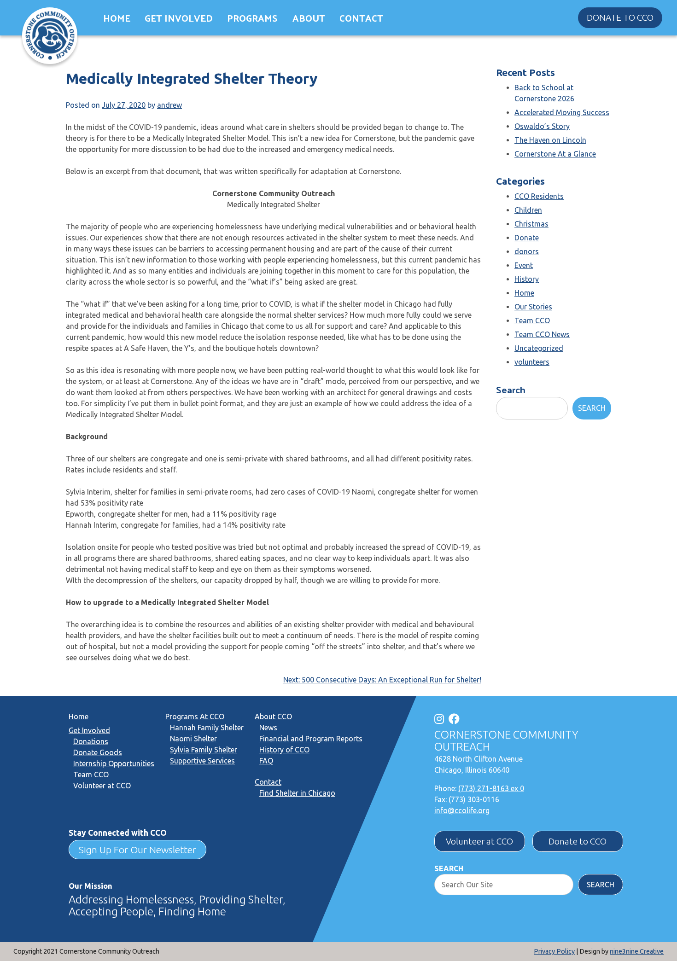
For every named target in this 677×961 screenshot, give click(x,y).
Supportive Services (202, 761)
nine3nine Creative (637, 951)
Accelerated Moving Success (561, 112)
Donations (90, 741)
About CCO (273, 716)
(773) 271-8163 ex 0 (491, 788)
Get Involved (179, 18)
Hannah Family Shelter (207, 727)
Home (116, 18)
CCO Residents (539, 196)
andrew (169, 105)
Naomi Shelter (193, 738)
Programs (252, 18)
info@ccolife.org (462, 810)
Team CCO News (542, 334)
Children (528, 210)
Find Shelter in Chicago (297, 793)
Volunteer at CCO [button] (479, 841)
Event (523, 265)
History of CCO (284, 750)
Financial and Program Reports (310, 738)
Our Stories (533, 307)
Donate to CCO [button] (620, 17)
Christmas (531, 224)
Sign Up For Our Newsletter (137, 849)
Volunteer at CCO (102, 785)
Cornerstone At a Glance (555, 154)
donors (526, 251)
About (308, 18)
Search (510, 389)
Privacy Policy (554, 951)
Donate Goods (97, 752)
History (526, 279)
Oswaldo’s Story (542, 126)
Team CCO (532, 320)
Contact (361, 18)
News (268, 727)
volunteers (531, 362)
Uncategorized (538, 348)
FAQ (266, 761)
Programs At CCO (194, 716)
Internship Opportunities (113, 763)
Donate (526, 237)
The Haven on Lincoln (550, 140)
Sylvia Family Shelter (203, 750)
